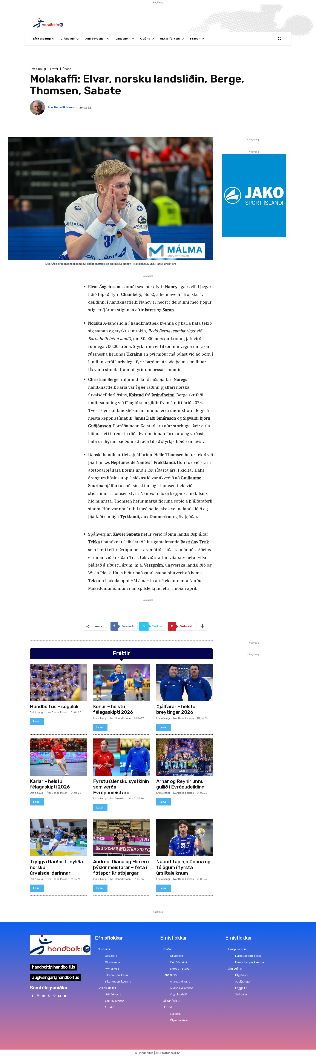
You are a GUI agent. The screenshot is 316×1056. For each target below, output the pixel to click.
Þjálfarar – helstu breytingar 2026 (175, 709)
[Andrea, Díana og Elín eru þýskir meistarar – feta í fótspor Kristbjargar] (121, 837)
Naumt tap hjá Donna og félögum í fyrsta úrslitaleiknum (183, 867)
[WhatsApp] (54, 996)
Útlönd (67, 68)
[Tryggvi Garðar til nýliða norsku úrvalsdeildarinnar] (58, 837)
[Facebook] (32, 996)
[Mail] (43, 996)
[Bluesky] (65, 996)
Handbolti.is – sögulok (54, 706)
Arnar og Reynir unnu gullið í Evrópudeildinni (181, 784)
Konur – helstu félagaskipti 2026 (113, 709)
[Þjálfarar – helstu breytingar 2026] (184, 682)
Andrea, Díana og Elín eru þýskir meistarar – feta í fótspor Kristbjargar (121, 867)
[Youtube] (59, 996)
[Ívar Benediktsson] (38, 107)
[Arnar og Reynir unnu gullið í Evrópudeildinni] (184, 757)
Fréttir (54, 68)
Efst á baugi (38, 68)
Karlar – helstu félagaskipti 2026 (50, 784)
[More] (202, 626)
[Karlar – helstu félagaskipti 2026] (58, 757)
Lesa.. (37, 721)
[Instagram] (38, 996)
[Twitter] (49, 996)
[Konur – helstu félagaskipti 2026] (121, 682)
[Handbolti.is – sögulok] (58, 682)
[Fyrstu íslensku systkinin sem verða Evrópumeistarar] (121, 757)
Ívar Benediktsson (61, 107)
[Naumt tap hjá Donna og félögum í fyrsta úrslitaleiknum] (184, 837)
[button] (279, 38)
